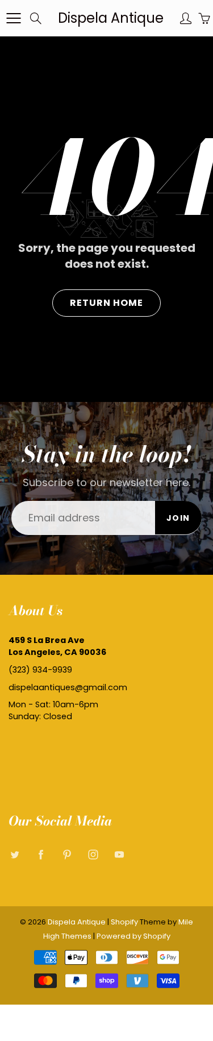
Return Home (106, 302)
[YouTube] (119, 855)
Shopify (124, 921)
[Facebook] (41, 855)
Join (178, 518)
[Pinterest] (67, 855)
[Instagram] (93, 855)
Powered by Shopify (133, 936)
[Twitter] (14, 855)
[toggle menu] (13, 18)
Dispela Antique (111, 18)
